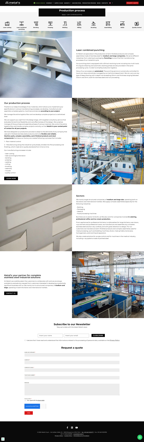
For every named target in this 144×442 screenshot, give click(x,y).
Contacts (105, 3)
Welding (64, 27)
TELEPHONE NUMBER (29, 375)
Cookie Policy (68, 435)
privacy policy (41, 400)
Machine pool (76, 3)
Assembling (108, 27)
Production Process (89, 3)
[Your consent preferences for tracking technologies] (2, 439)
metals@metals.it (78, 434)
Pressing (50, 27)
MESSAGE (26, 382)
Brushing (93, 27)
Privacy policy (27, 398)
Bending (36, 27)
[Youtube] (76, 428)
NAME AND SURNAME (29, 352)
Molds (122, 27)
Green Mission (40, 3)
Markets (67, 3)
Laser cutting (7, 27)
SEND (28, 413)
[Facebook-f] (67, 428)
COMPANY (27, 360)
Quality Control (136, 27)
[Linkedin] (72, 428)
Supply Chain (59, 3)
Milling (79, 27)
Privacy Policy (59, 435)
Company (49, 3)
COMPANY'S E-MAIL (29, 367)
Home (64, 14)
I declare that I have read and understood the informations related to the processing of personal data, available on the (67, 340)
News (98, 3)
